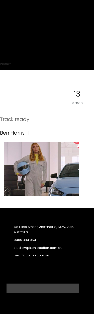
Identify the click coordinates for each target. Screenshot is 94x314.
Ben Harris (12, 132)
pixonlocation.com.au (31, 255)
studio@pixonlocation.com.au (38, 247)
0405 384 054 (25, 240)
